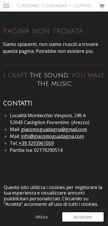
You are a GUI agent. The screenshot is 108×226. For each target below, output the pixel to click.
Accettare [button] (83, 217)
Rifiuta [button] (41, 217)
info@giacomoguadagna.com (52, 136)
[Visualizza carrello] (101, 6)
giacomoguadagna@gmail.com (54, 129)
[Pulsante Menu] (6, 6)
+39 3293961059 (36, 143)
